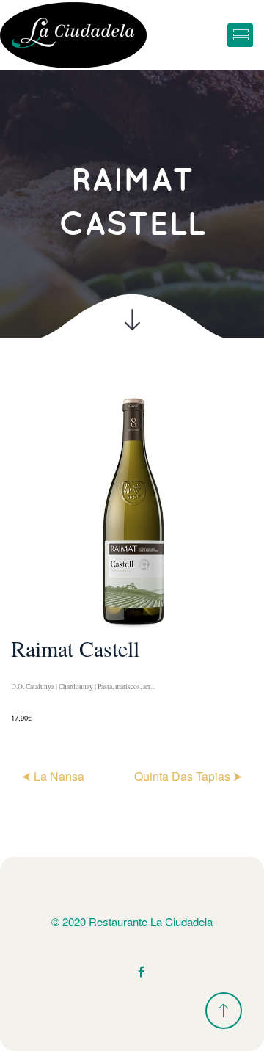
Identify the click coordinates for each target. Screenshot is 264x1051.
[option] (132, 557)
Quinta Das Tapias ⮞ (188, 776)
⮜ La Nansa (53, 776)
